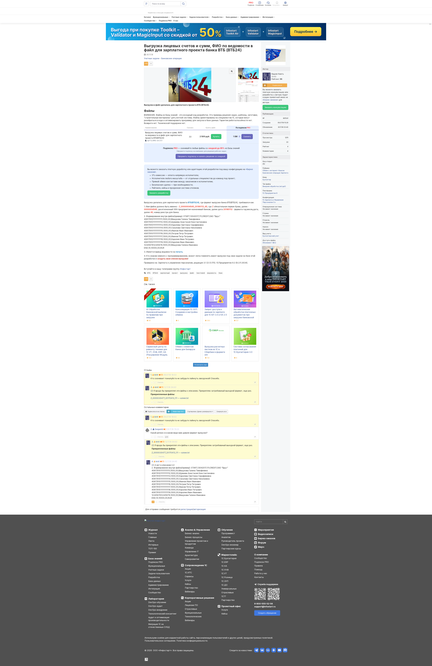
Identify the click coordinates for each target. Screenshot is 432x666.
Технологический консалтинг (162, 613)
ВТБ (148, 273)
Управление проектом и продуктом (196, 542)
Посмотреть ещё (201, 365)
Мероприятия (266, 529)
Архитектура (191, 555)
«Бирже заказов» (270, 100)
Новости (152, 533)
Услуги (188, 580)
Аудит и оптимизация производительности (158, 619)
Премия (152, 552)
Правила (258, 566)
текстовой (200, 273)
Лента (151, 541)
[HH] (268, 650)
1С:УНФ (225, 570)
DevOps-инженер (229, 545)
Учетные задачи (156, 570)
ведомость (211, 273)
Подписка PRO (155, 562)
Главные (152, 537)
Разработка (154, 577)
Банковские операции (271, 173)
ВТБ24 (155, 273)
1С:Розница (226, 577)
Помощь (258, 569)
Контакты (259, 577)
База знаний (155, 558)
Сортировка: (199, 411)
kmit (156, 375)
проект (175, 273)
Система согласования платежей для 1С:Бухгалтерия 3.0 (245, 349)
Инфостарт (185, 269)
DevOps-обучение (157, 602)
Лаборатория (156, 598)
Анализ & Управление (197, 529)
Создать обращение (267, 613)
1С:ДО (224, 585)
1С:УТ (224, 573)
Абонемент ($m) (269, 243)
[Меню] (146, 3)
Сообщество (154, 592)
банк (220, 273)
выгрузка (183, 273)
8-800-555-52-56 (263, 603)
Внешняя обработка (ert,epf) (274, 186)
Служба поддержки (268, 584)
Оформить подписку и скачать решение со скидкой (201, 156)
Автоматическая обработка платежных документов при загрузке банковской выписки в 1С (245, 314)
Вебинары (190, 591)
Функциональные (156, 566)
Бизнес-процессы (193, 537)
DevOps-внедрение (157, 610)
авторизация (200, 509)
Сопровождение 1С (196, 565)
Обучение (227, 529)
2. (151, 429)
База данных (154, 581)
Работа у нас (260, 573)
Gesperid (159, 429)
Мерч (261, 547)
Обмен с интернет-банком (273, 170)
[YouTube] (279, 650)
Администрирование (158, 585)
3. (151, 387)
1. (151, 375)
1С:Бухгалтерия (228, 558)
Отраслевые (191, 609)
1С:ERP (224, 562)
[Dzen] (273, 650)
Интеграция (154, 588)
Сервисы (189, 576)
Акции (188, 569)
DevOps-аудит (155, 606)
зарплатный (165, 273)
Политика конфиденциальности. (192, 641)
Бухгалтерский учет (271, 236)
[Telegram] (256, 650)
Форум (262, 542)
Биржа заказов (266, 538)
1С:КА (224, 566)
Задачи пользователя (159, 573)
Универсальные (228, 588)
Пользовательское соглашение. (160, 641)
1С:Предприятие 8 (270, 193)
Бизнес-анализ (192, 533)
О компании (261, 554)
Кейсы (188, 584)
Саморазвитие (192, 559)
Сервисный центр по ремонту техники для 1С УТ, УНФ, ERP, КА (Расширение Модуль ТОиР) (157, 352)
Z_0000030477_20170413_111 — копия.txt (170, 398)
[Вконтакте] (262, 650)
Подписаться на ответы (155, 411)
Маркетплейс (229, 554)
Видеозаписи (265, 534)
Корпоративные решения (199, 598)
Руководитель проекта (232, 541)
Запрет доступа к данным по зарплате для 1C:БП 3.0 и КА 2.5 (216, 312)
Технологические (193, 616)
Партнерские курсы (231, 548)
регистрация (187, 509)
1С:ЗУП (224, 581)
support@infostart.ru (265, 606)
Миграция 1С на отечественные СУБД (159, 625)
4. (152, 461)
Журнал (153, 529)
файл (192, 273)
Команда (189, 547)
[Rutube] (285, 650)
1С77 (223, 596)
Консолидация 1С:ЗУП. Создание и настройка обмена (186, 312)
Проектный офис (231, 606)
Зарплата (284, 173)
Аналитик (226, 537)
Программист (228, 533)
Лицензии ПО (191, 605)
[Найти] (285, 521)
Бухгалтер (267, 180)
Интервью (153, 545)
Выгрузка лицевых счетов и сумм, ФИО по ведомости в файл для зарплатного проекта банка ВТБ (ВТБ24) (198, 47)
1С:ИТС (188, 572)
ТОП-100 (152, 548)
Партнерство (191, 588)
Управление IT (192, 551)
